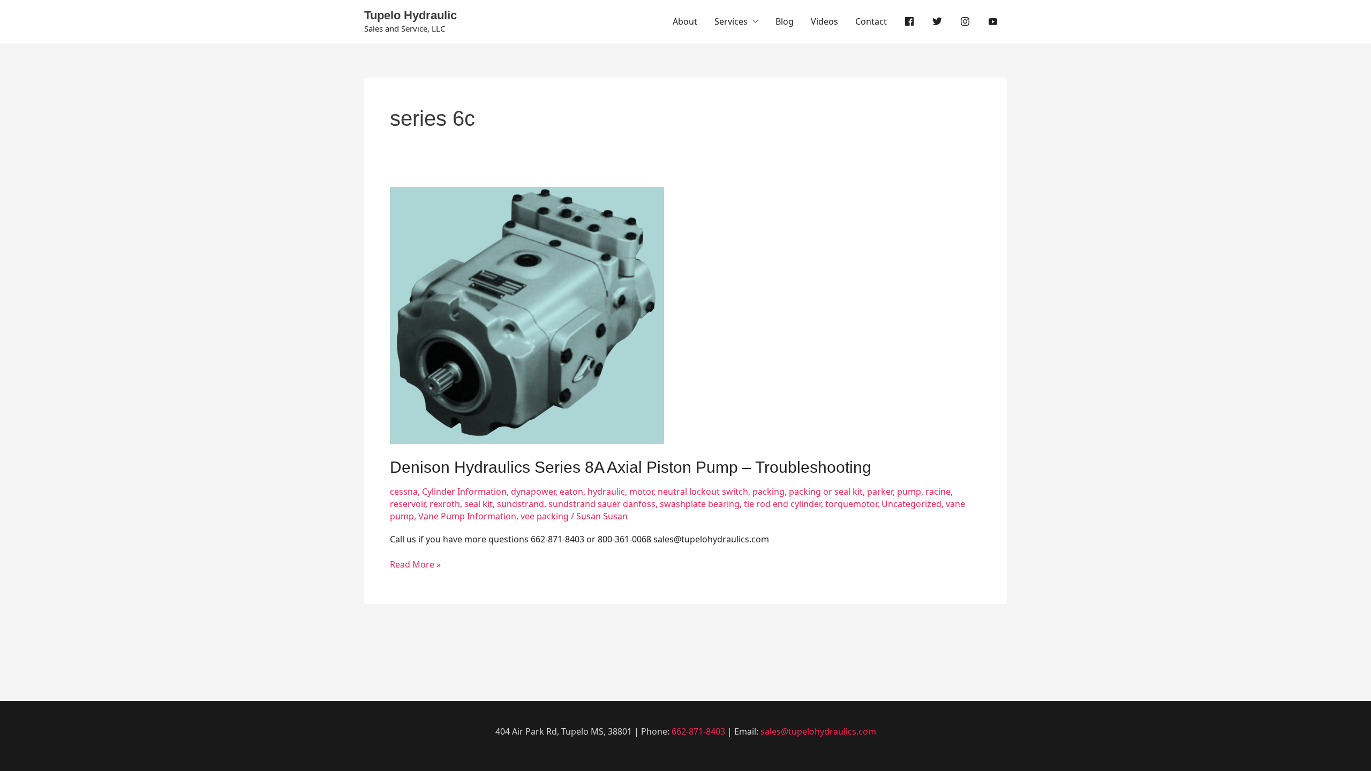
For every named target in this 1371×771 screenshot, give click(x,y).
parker (880, 491)
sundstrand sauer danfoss (602, 504)
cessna (404, 491)
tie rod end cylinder (782, 504)
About (685, 21)
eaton (571, 491)
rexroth (445, 504)
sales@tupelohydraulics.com (818, 731)
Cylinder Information (464, 491)
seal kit (478, 504)
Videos (824, 21)
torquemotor (851, 504)
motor (641, 491)
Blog (784, 21)
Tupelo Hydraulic (410, 15)
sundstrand (520, 504)
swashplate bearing (700, 504)
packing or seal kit (826, 491)
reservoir (407, 504)
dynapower (533, 491)
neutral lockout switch (703, 491)
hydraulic (606, 491)
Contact (871, 21)
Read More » (415, 564)
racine (938, 491)
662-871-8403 (698, 731)
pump (909, 491)
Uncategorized (911, 504)
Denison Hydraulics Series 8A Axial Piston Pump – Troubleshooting (630, 467)
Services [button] (731, 21)
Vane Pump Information (467, 516)
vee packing (545, 516)
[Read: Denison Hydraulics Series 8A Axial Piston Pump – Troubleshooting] (527, 314)
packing (768, 491)
